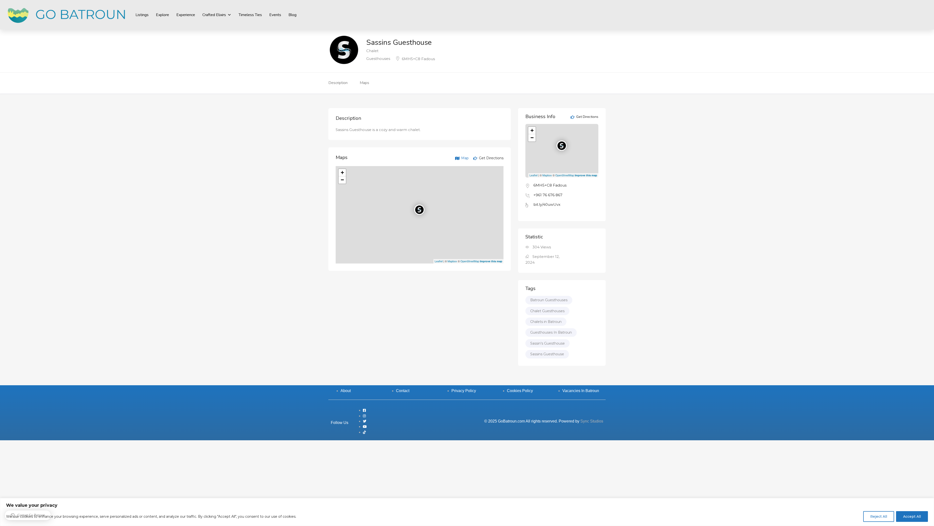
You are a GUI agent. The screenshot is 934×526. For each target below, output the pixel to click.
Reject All (878, 516)
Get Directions (490, 158)
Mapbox (452, 261)
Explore (162, 15)
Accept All (912, 516)
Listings (142, 15)
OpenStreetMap (469, 261)
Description (338, 82)
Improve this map (491, 261)
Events (275, 15)
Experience (185, 15)
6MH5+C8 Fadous (418, 58)
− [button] (342, 180)
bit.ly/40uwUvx (546, 204)
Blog (292, 15)
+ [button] (342, 172)
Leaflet (439, 261)
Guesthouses (378, 58)
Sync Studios (591, 421)
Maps (364, 82)
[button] (28, 515)
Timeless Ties (250, 15)
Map (464, 158)
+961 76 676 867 (547, 195)
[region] (467, 512)
